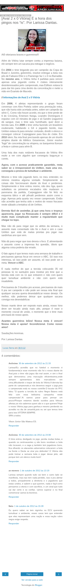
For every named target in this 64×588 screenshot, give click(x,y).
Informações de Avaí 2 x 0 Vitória (21, 97)
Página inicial (32, 574)
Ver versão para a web (32, 580)
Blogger (38, 585)
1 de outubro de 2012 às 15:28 (28, 506)
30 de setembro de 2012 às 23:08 (35, 435)
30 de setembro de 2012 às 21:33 (35, 363)
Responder (14, 425)
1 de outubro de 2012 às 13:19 (34, 470)
